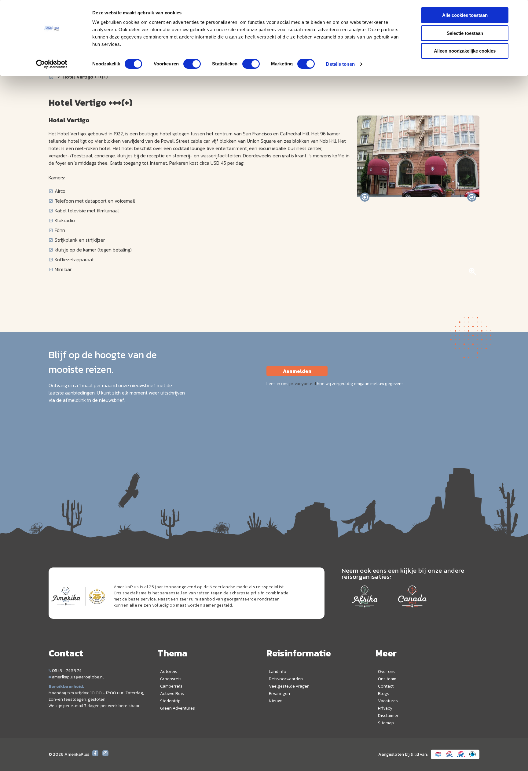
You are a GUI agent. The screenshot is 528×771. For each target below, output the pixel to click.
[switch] (192, 64)
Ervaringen (279, 693)
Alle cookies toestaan (465, 15)
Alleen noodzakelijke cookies (465, 50)
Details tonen (340, 64)
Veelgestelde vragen (289, 686)
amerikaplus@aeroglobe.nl (78, 677)
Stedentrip (170, 701)
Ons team (387, 679)
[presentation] (364, 197)
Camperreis (171, 686)
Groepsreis (171, 679)
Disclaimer (388, 715)
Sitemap (386, 723)
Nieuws (276, 701)
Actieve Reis (172, 693)
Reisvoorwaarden (286, 679)
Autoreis (168, 671)
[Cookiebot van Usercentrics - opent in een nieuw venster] (52, 64)
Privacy (385, 708)
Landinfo (277, 671)
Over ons (386, 671)
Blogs (383, 693)
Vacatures (388, 701)
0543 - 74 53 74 (66, 670)
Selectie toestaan (465, 33)
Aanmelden (297, 371)
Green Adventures (177, 708)
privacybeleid (302, 383)
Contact (386, 686)
